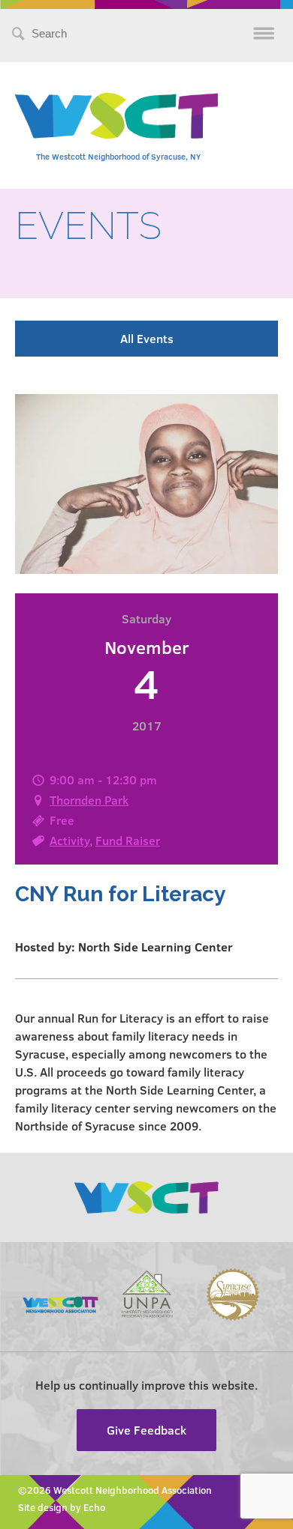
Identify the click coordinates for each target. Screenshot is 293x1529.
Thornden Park (89, 800)
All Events (147, 338)
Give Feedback (146, 1430)
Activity (69, 840)
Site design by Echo (61, 1507)
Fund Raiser (127, 840)
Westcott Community (116, 116)
